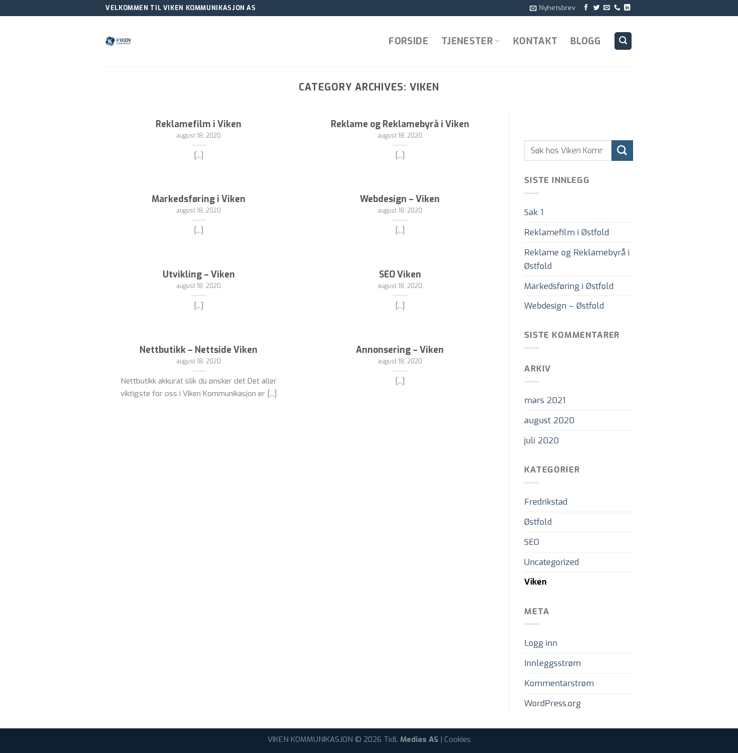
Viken (535, 582)
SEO (531, 541)
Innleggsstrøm (552, 663)
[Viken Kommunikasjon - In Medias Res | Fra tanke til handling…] (155, 41)
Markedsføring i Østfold (568, 286)
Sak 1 (534, 212)
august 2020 (549, 420)
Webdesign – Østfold (564, 306)
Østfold (538, 521)
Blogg (585, 41)
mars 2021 (545, 400)
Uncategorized (551, 562)
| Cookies (455, 739)
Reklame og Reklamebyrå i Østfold (577, 259)
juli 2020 (541, 440)
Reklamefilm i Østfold (566, 232)
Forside (408, 41)
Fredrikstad (545, 501)
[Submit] (622, 150)
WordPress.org (552, 703)
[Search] (623, 40)
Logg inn (540, 643)
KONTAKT (535, 41)
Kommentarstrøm (559, 683)
